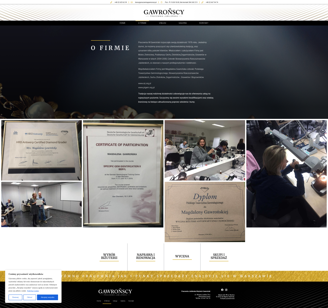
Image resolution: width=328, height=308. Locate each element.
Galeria (183, 23)
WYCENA (182, 256)
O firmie (142, 23)
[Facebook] (222, 290)
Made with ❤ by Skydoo (226, 295)
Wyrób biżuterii (109, 256)
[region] (33, 286)
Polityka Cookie (33, 291)
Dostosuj (15, 297)
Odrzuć (29, 297)
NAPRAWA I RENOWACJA (145, 256)
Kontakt (203, 23)
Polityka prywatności (227, 298)
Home (122, 23)
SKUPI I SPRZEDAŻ (219, 256)
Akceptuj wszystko (47, 297)
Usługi (162, 23)
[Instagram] (226, 290)
